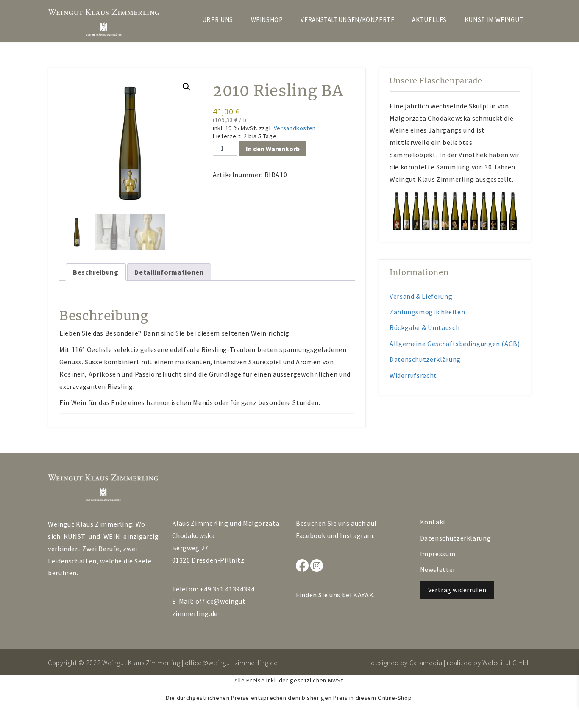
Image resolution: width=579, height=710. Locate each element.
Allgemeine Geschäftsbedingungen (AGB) (455, 343)
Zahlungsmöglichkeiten (427, 312)
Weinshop (267, 20)
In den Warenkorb (273, 148)
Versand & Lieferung (421, 296)
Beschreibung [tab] (96, 272)
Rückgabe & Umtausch (424, 327)
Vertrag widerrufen (457, 589)
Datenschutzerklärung (425, 359)
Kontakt (433, 522)
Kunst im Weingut (494, 20)
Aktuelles (429, 20)
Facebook (311, 535)
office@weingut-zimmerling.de (231, 662)
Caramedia (426, 662)
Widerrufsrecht (413, 375)
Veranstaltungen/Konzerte (347, 20)
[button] (186, 86)
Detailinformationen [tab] (168, 272)
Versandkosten (295, 128)
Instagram (356, 535)
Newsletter (438, 569)
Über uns (217, 20)
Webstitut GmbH (506, 662)
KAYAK (363, 595)
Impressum (438, 553)
